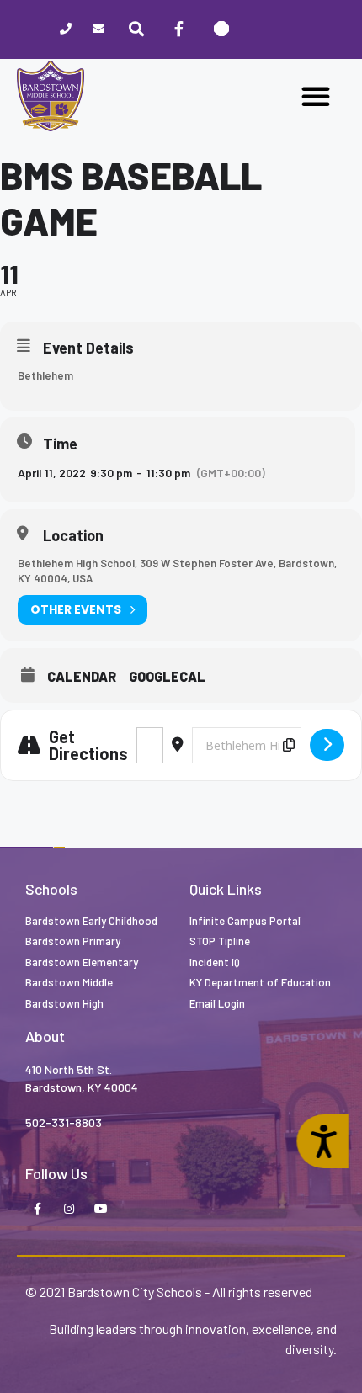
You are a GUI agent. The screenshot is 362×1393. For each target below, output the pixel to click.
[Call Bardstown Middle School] (66, 29)
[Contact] (99, 29)
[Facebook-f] (178, 29)
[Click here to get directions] (327, 745)
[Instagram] (69, 1209)
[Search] (136, 29)
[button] (315, 96)
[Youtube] (101, 1209)
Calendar (81, 676)
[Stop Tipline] (221, 29)
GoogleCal (167, 676)
